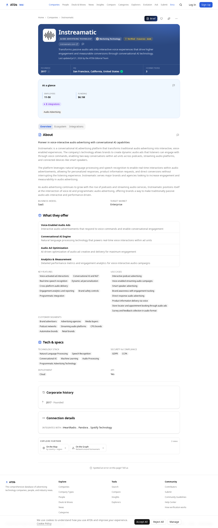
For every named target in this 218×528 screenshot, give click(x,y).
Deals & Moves (79, 4)
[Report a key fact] (174, 85)
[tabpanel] (109, 253)
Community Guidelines (175, 497)
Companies (54, 4)
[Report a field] (83, 44)
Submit (164, 4)
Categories (123, 4)
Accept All (142, 521)
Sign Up (206, 4)
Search (115, 486)
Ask (156, 4)
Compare (111, 4)
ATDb (12, 482)
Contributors (171, 486)
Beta (172, 4)
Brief (152, 18)
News (91, 4)
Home (41, 17)
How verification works (175, 507)
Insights (100, 4)
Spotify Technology (101, 427)
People (65, 4)
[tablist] (61, 126)
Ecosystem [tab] (60, 126)
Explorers (136, 4)
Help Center (170, 502)
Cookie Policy (44, 523)
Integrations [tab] (76, 126)
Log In (192, 4)
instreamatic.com (67, 44)
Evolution (147, 4)
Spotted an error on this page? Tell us (110, 468)
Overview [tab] (45, 126)
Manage (174, 521)
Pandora (83, 427)
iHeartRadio (69, 427)
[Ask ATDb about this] (169, 18)
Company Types (66, 491)
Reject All (158, 521)
